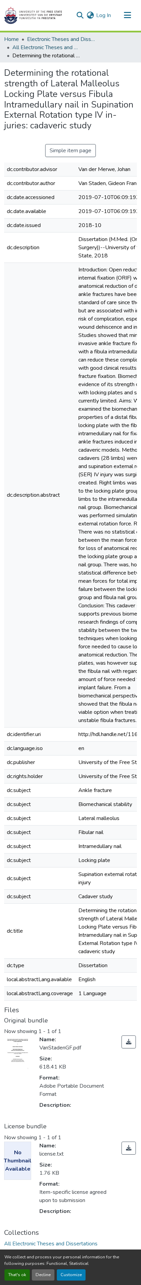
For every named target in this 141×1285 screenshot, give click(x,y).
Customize (71, 1275)
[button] (33, 15)
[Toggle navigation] (127, 15)
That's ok (17, 1275)
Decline (43, 1275)
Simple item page (70, 150)
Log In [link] (103, 15)
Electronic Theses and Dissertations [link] (61, 39)
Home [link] (11, 39)
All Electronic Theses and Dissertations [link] (46, 47)
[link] (128, 1041)
